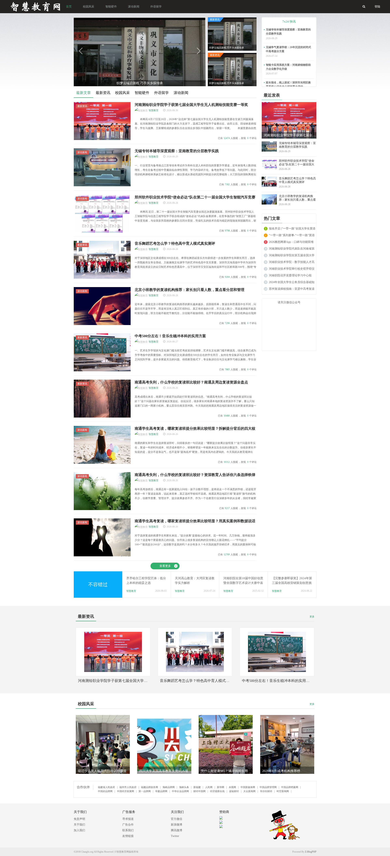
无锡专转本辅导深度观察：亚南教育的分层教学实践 (177, 151)
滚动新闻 (133, 6)
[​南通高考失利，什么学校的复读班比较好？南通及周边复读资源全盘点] (102, 416)
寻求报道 (128, 818)
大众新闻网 (249, 791)
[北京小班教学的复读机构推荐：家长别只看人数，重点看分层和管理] (102, 324)
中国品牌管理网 (268, 787)
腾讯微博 (176, 830)
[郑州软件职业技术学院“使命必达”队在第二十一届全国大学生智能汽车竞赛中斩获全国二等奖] (102, 231)
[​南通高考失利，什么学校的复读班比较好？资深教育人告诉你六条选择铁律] (102, 509)
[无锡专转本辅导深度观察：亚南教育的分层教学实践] (102, 185)
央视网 (232, 787)
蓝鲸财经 (234, 791)
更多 (312, 616)
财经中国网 (199, 791)
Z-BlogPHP (310, 851)
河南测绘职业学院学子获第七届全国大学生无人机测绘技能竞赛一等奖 (191, 105)
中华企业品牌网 (180, 791)
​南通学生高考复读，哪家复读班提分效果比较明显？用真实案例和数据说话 (195, 521)
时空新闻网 (283, 791)
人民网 (208, 787)
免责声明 (79, 818)
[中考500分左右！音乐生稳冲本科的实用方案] (102, 370)
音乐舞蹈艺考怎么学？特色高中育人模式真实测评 (175, 243)
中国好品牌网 (105, 791)
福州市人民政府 (127, 787)
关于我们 (79, 824)
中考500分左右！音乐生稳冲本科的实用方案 (170, 336)
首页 (69, 6)
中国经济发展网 (125, 791)
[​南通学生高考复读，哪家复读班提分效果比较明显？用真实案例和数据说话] (102, 555)
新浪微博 (176, 824)
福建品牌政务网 (149, 787)
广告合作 (128, 824)
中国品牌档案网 (289, 787)
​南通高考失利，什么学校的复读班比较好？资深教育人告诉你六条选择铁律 (195, 475)
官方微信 (176, 818)
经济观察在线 (217, 791)
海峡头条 (184, 787)
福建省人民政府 (106, 787)
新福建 (197, 787)
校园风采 (88, 6)
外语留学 (156, 6)
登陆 (377, 6)
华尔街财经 (266, 791)
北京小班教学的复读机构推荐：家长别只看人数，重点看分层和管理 (189, 290)
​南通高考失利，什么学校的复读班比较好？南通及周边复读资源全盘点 (191, 382)
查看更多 (165, 565)
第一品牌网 (145, 791)
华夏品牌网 (161, 791)
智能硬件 (111, 6)
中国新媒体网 (247, 787)
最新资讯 (82, 106)
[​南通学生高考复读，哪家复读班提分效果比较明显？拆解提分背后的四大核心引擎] (102, 463)
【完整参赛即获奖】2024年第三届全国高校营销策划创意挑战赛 (292, 583)
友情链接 (128, 836)
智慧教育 (153, 110)
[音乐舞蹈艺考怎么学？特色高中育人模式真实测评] (102, 278)
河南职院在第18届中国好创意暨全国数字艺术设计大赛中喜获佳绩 (243, 583)
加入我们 (79, 830)
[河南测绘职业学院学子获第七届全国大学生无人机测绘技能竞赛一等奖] (102, 139)
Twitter (175, 836)
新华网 (220, 787)
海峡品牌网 (168, 787)
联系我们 (128, 830)
